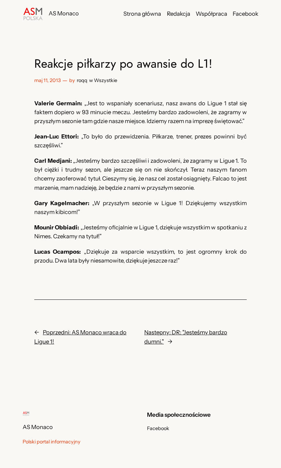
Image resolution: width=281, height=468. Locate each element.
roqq (82, 80)
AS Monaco (64, 13)
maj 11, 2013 (47, 80)
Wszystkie (105, 80)
